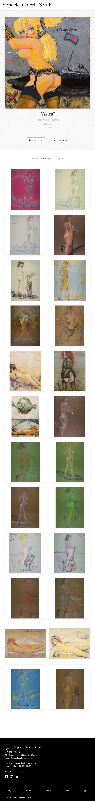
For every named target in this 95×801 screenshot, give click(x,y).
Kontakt (47, 790)
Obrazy (8, 790)
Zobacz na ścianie (58, 140)
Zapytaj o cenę (36, 140)
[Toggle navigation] (88, 5)
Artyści (68, 790)
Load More (47, 725)
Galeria (28, 790)
